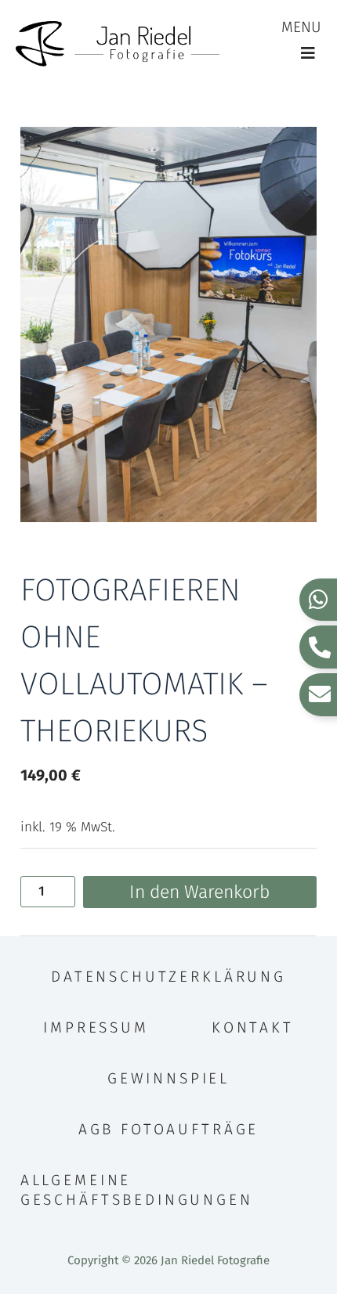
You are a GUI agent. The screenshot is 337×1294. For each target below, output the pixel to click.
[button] (307, 53)
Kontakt (253, 1027)
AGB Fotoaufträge (168, 1129)
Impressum (96, 1027)
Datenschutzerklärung (168, 977)
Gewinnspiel (168, 1078)
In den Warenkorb (199, 892)
